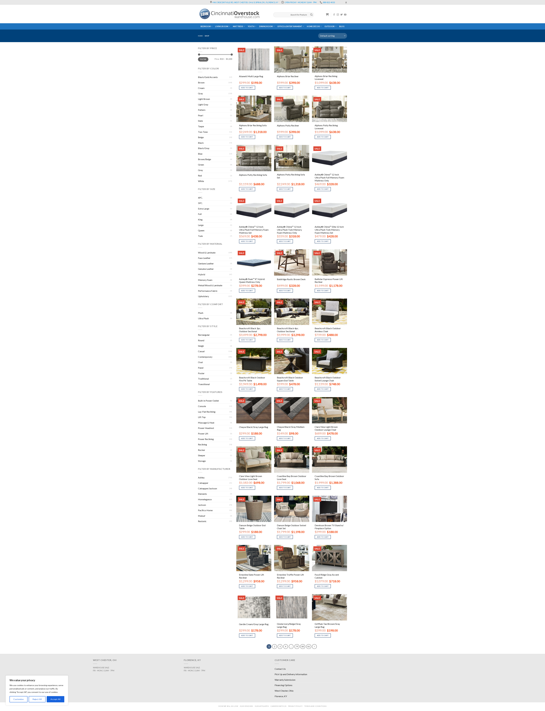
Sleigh (201, 346)
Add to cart (247, 88)
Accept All (55, 699)
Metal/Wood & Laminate (210, 285)
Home (200, 36)
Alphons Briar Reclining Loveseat (326, 77)
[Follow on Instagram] (338, 14)
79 (297, 646)
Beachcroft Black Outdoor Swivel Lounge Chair (328, 379)
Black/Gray (203, 148)
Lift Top (202, 417)
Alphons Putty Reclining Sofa (253, 174)
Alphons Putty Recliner (288, 125)
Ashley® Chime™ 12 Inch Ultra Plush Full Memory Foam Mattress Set (254, 229)
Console (202, 406)
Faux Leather (204, 258)
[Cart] (327, 14)
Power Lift (203, 433)
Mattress (238, 26)
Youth (251, 26)
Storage (202, 461)
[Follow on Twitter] (341, 14)
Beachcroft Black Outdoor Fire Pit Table (252, 379)
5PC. (200, 203)
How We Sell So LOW (228, 706)
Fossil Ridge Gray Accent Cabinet (327, 576)
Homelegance (205, 499)
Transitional (204, 384)
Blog (341, 26)
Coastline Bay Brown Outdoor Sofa (329, 477)
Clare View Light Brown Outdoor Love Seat (250, 477)
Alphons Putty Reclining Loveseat (326, 127)
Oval (200, 362)
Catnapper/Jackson (207, 488)
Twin (200, 236)
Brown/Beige (204, 159)
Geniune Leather (206, 263)
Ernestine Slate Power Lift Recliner (251, 576)
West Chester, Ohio (284, 690)
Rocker (201, 450)
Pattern (201, 110)
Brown (201, 82)
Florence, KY (281, 696)
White (201, 181)
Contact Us (280, 668)
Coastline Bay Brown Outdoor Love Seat (291, 477)
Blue (200, 153)
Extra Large (203, 208)
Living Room (221, 26)
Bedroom (206, 26)
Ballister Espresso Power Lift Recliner (329, 280)
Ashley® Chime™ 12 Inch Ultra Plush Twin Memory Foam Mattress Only (289, 229)
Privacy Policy (295, 706)
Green (201, 164)
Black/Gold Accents (208, 77)
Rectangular (204, 334)
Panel (200, 367)
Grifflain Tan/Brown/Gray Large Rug (327, 625)
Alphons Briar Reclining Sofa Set (253, 127)
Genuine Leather (206, 268)
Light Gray (203, 104)
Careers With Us (278, 706)
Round (201, 340)
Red (200, 175)
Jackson (202, 505)
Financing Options (283, 685)
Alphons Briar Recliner (288, 76)
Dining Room (266, 26)
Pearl (200, 115)
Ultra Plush (203, 318)
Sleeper (201, 455)
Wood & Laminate (206, 252)
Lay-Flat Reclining (206, 411)
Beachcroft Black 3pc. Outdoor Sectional (250, 330)
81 (308, 646)
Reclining (202, 444)
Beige (201, 137)
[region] (37, 690)
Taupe (201, 126)
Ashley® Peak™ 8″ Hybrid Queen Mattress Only (252, 280)
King (200, 219)
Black (201, 142)
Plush (200, 312)
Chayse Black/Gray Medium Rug (290, 428)
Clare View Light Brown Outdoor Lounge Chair (326, 428)
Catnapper (203, 483)
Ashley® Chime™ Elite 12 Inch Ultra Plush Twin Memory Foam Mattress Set (329, 229)
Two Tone (203, 131)
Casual (201, 351)
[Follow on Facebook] (334, 14)
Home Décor (313, 26)
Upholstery (203, 296)
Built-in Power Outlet (208, 400)
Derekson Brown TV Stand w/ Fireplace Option (329, 527)
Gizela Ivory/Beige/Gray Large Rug (289, 625)
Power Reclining (206, 439)
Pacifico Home (205, 510)
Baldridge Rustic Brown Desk (291, 279)
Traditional (203, 378)
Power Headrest (206, 428)
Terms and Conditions (315, 706)
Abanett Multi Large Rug (251, 76)
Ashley (201, 477)
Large (201, 225)
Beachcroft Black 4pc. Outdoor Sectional (288, 330)
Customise (18, 699)
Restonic (202, 521)
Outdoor (329, 26)
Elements (202, 493)
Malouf (201, 515)
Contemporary (205, 356)
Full (200, 214)
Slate (200, 120)
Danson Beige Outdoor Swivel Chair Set (291, 527)
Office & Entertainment (289, 26)
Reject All (37, 699)
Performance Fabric (208, 290)
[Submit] (311, 14)
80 (302, 646)
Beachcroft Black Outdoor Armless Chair (328, 330)
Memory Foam (205, 280)
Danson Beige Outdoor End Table (252, 527)
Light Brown (204, 99)
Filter (203, 59)
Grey (200, 170)
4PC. (200, 197)
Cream (201, 88)
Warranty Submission (285, 679)
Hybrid (201, 274)
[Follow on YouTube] (345, 14)
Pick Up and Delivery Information (291, 674)
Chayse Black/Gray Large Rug (253, 427)
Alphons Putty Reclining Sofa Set (291, 176)
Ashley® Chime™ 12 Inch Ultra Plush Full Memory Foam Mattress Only (329, 177)
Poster (201, 373)
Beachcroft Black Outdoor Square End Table (290, 379)
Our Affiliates (262, 706)
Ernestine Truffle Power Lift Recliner (290, 576)
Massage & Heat (206, 422)
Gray (200, 93)
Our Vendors (246, 706)
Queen (201, 230)
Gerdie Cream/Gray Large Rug (254, 624)
